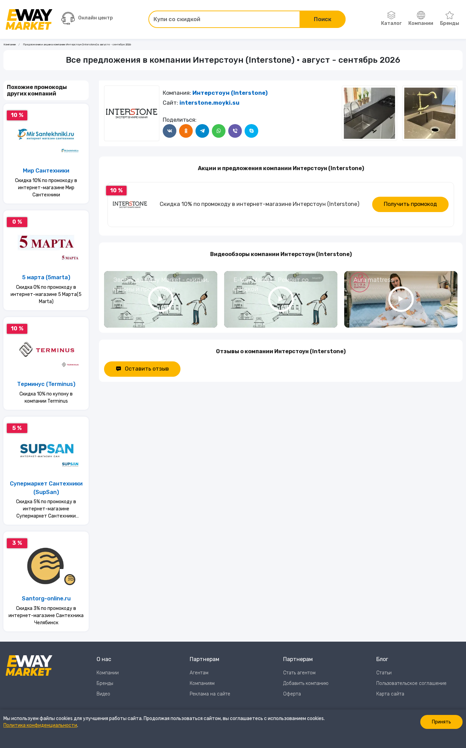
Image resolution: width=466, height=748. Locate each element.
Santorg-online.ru (46, 598)
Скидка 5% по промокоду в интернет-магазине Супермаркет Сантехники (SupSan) (46, 509)
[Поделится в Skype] (251, 131)
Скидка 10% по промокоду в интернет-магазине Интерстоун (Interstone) (260, 204)
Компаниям (202, 683)
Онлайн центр (95, 18)
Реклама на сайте (210, 694)
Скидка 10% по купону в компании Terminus (46, 397)
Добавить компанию (306, 683)
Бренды (449, 23)
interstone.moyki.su (209, 103)
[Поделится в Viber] (235, 131)
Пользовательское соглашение (411, 683)
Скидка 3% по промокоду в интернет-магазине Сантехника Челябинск (46, 615)
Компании (420, 23)
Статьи (384, 673)
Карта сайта (390, 694)
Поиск (322, 19)
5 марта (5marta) (46, 277)
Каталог (391, 23)
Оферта (292, 694)
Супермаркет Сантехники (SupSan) (46, 487)
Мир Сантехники (46, 170)
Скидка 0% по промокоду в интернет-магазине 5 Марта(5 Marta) (46, 294)
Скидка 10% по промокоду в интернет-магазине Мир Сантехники (46, 188)
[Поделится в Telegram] (202, 131)
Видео (103, 694)
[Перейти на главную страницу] (29, 19)
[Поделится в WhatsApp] (218, 131)
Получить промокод (410, 204)
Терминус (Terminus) (46, 384)
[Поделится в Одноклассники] (186, 131)
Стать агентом (299, 673)
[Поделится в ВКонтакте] (169, 131)
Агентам (199, 673)
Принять (441, 722)
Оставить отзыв (147, 368)
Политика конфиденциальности (40, 725)
